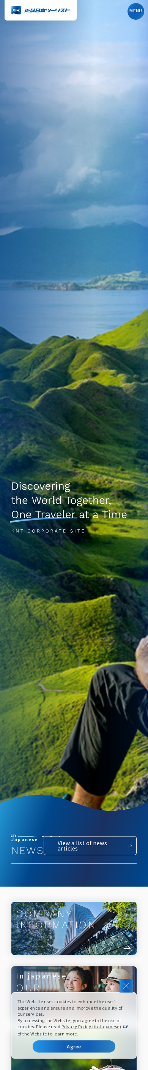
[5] (59, 836)
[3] (36, 836)
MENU (135, 10)
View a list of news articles (82, 845)
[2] (20, 836)
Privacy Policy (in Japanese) (91, 1026)
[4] (51, 836)
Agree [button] (74, 1046)
